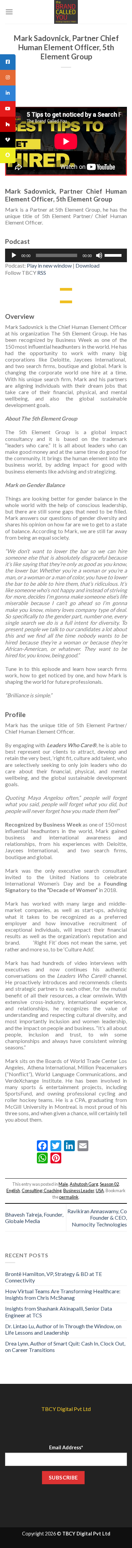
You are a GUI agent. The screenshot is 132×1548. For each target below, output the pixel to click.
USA (100, 1190)
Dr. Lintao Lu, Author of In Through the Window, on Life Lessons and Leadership (63, 1329)
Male (63, 1184)
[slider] (114, 255)
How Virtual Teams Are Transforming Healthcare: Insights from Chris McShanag (62, 1294)
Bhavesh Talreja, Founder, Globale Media (34, 1217)
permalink (69, 1197)
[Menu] (9, 11)
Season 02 (109, 1184)
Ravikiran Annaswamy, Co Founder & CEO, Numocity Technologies (97, 1217)
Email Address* (66, 1447)
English (13, 1190)
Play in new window (49, 265)
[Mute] (99, 255)
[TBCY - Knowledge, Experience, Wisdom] (66, 12)
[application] (66, 255)
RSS (41, 272)
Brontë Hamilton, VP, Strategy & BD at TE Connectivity (53, 1277)
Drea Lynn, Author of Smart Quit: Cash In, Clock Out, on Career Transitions (65, 1346)
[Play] (13, 255)
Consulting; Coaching (42, 1190)
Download (87, 265)
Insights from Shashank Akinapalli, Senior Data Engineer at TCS (58, 1311)
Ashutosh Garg (84, 1184)
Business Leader (78, 1190)
